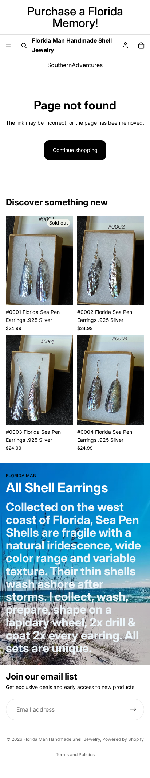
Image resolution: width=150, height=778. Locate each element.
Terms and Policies (75, 754)
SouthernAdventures (75, 65)
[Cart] (141, 46)
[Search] (24, 46)
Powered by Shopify (123, 739)
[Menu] (8, 45)
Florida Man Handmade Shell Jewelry (61, 739)
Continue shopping (75, 150)
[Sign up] (133, 709)
